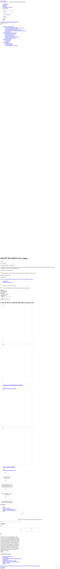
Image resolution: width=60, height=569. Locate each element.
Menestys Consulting (36, 565)
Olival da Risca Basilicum (9, 467)
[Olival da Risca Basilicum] (31, 427)
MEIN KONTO (6, 557)
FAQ (4, 511)
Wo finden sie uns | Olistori (8, 556)
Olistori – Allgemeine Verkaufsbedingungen (11, 561)
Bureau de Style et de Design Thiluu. (17, 565)
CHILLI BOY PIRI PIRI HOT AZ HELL (13, 385)
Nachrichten (13, 279)
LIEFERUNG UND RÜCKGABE (9, 560)
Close (2, 551)
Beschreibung (5, 281)
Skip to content (3, 0)
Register (4, 18)
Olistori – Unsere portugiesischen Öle (10, 510)
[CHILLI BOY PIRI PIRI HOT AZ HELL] (31, 344)
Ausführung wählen (12, 470)
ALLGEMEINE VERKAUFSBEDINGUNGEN (12, 558)
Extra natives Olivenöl (29, 279)
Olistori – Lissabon (6, 508)
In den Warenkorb (12, 388)
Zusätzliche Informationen (7, 282)
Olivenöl (18, 279)
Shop (4, 507)
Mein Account (5, 559)
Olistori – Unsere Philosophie (8, 509)
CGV (4, 563)
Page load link (3, 566)
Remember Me (7, 14)
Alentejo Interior (8, 279)
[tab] (31, 281)
